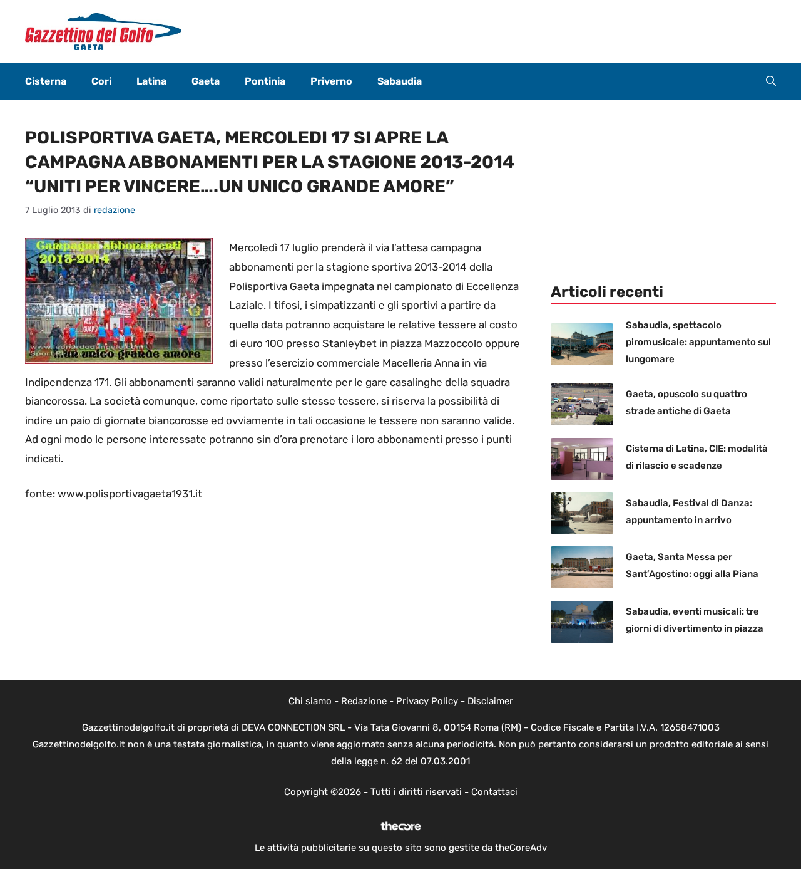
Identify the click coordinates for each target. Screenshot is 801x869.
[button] (770, 81)
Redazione (364, 701)
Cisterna (45, 81)
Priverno (331, 81)
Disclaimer (490, 701)
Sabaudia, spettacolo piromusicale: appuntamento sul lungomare (698, 342)
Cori (101, 81)
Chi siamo (310, 701)
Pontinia (265, 81)
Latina (151, 81)
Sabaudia (399, 81)
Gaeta (205, 81)
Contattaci (494, 792)
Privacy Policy (427, 701)
